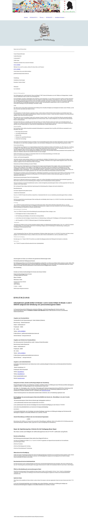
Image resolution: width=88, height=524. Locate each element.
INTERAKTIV (49, 17)
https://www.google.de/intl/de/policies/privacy (23, 154)
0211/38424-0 (21, 371)
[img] (44, 6)
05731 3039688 (17, 69)
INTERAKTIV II (33, 17)
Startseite (26, 17)
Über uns (41, 17)
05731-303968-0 (21, 331)
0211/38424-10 (21, 373)
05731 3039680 (17, 64)
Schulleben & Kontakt (59, 17)
